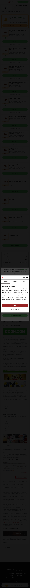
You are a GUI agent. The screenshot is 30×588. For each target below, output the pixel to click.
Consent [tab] (5, 281)
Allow (15, 305)
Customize (14, 309)
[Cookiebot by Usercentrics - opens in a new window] (22, 277)
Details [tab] (15, 281)
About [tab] (24, 281)
